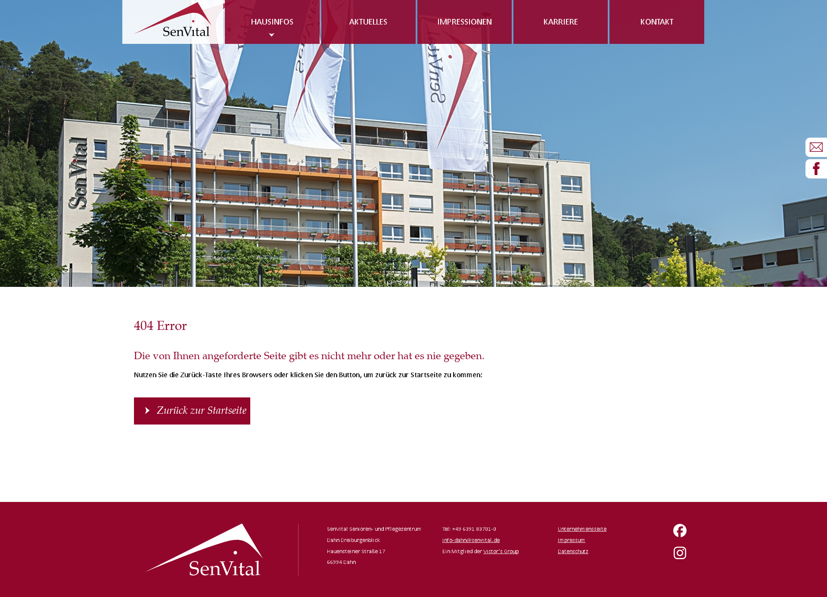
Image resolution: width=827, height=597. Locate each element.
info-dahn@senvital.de (471, 540)
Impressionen (464, 21)
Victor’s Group (501, 551)
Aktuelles (368, 21)
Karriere (561, 21)
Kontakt (657, 21)
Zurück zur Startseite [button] (201, 410)
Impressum (571, 540)
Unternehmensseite (582, 529)
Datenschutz (573, 551)
